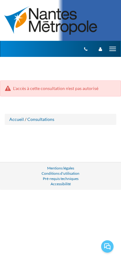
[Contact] (85, 49)
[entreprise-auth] (100, 49)
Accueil (16, 119)
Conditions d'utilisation (60, 173)
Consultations (40, 119)
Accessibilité (61, 184)
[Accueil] (50, 20)
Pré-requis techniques (60, 178)
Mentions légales (60, 168)
